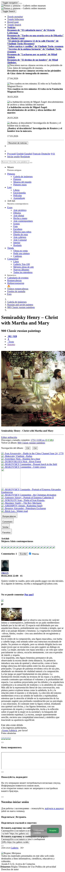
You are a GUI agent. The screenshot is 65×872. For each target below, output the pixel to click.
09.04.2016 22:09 (9, 576)
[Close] (31, 162)
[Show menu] (21, 3)
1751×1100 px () (42, 440)
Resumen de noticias (17, 143)
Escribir (23, 554)
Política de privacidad (45, 866)
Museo (14, 168)
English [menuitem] (20, 153)
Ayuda (4, 864)
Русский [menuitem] (11, 153)
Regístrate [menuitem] (25, 156)
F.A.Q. (11, 864)
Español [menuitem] (28, 153)
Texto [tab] (11, 341)
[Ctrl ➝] (32, 492)
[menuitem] (53, 153)
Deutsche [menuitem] (45, 153)
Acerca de (20, 864)
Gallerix (14, 847)
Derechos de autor (10, 869)
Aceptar (52, 830)
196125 (4, 573)
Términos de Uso (26, 866)
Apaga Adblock (9, 730)
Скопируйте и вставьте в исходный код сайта (24, 830)
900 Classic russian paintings (31, 442)
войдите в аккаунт (54, 808)
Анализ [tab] (11, 344)
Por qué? (29, 594)
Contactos (30, 864)
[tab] (12, 336)
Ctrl (27, 448)
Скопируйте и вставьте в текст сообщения (23, 839)
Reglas (14, 866)
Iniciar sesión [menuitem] (13, 156)
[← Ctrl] (23, 467)
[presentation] (35, 347)
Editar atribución (9, 437)
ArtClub (17, 202)
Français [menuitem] (37, 153)
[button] (15, 16)
